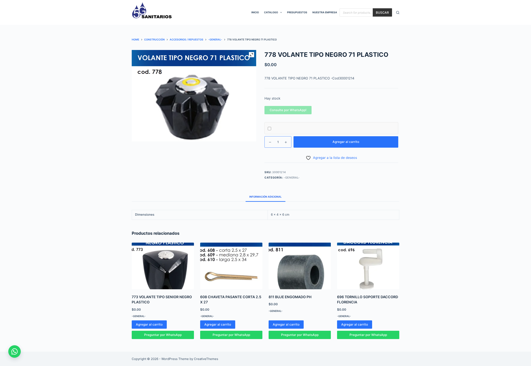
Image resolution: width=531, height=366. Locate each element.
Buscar (382, 13)
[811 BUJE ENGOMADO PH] (300, 266)
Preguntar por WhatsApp (163, 335)
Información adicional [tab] (265, 196)
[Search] (397, 12)
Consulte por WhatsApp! (288, 110)
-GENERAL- (292, 177)
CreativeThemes (206, 359)
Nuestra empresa (324, 12)
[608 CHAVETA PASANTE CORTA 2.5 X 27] (231, 266)
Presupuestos (297, 12)
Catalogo (271, 12)
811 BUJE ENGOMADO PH (290, 297)
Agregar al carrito (345, 142)
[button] (288, 110)
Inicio (255, 12)
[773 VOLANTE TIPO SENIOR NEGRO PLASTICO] (163, 266)
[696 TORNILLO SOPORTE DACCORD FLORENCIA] (368, 266)
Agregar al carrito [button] (149, 324)
